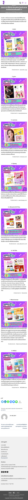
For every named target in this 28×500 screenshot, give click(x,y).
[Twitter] (2, 401)
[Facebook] (11, 401)
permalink (3, 410)
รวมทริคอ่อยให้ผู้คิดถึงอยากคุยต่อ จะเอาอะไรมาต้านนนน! (21, 426)
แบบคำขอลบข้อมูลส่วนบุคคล (14, 496)
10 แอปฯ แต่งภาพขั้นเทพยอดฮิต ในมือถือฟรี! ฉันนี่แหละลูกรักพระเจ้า (7, 426)
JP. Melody (20, 12)
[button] (20, 3)
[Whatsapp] (8, 401)
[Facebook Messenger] (13, 401)
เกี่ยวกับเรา (5, 494)
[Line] (16, 401)
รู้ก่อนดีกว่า (14, 5)
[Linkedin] (5, 401)
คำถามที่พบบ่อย (11, 494)
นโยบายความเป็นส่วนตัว (19, 494)
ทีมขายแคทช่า (4, 458)
